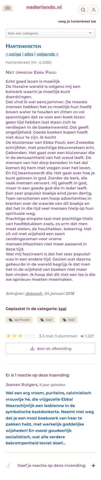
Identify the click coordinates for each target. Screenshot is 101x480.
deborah (33, 293)
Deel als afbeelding (54, 348)
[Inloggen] (94, 10)
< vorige (13, 54)
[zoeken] (83, 9)
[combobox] (47, 33)
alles (29, 54)
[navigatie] (7, 8)
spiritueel (22, 320)
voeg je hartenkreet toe (77, 21)
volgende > (47, 54)
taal (62, 308)
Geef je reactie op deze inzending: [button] (51, 465)
